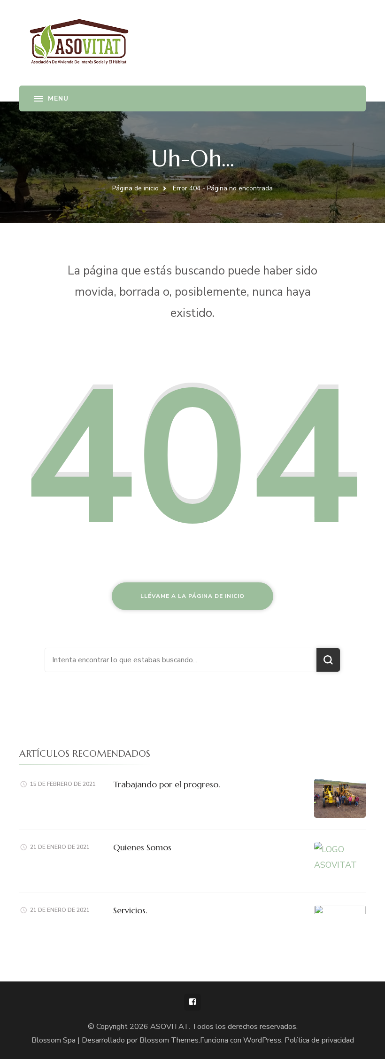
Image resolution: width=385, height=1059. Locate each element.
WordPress (262, 1040)
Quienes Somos (142, 847)
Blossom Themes (169, 1040)
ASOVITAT (169, 1026)
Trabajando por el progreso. (166, 784)
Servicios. (130, 910)
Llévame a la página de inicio (192, 596)
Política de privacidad (319, 1040)
